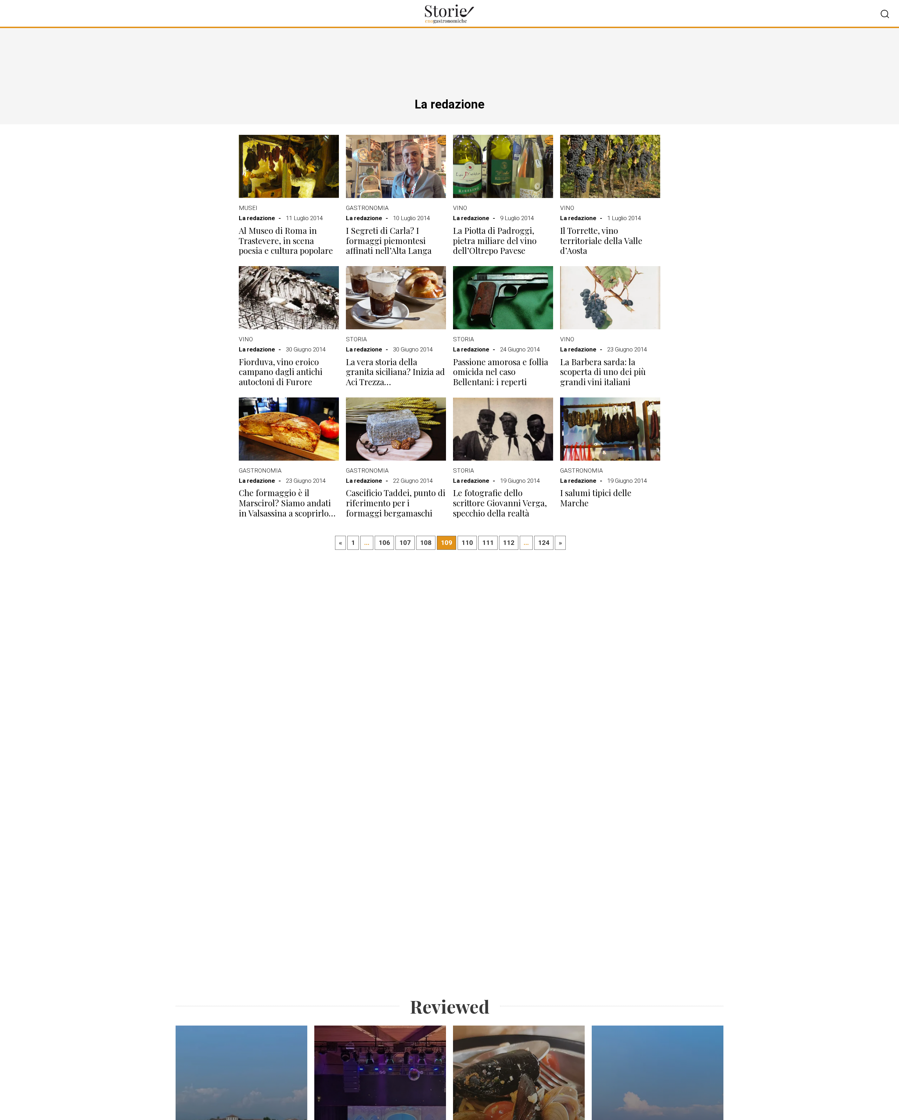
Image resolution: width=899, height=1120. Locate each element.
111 (488, 543)
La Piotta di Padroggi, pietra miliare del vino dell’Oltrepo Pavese (495, 240)
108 (426, 543)
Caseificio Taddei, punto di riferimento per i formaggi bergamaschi (395, 503)
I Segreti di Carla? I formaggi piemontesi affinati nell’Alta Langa (389, 240)
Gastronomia (367, 207)
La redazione (257, 218)
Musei (248, 207)
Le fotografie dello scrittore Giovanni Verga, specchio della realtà (500, 503)
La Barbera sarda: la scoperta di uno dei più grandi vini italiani (603, 372)
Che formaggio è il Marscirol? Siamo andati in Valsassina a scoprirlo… (287, 503)
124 (544, 543)
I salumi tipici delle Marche (595, 498)
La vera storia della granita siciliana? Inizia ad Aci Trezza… (395, 372)
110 (467, 543)
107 (405, 543)
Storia (356, 339)
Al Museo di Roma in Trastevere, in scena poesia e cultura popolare (286, 240)
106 (384, 543)
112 (508, 543)
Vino (460, 207)
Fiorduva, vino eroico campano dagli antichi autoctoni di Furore (280, 372)
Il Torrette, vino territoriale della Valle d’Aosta (601, 240)
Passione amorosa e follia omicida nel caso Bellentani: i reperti (500, 372)
